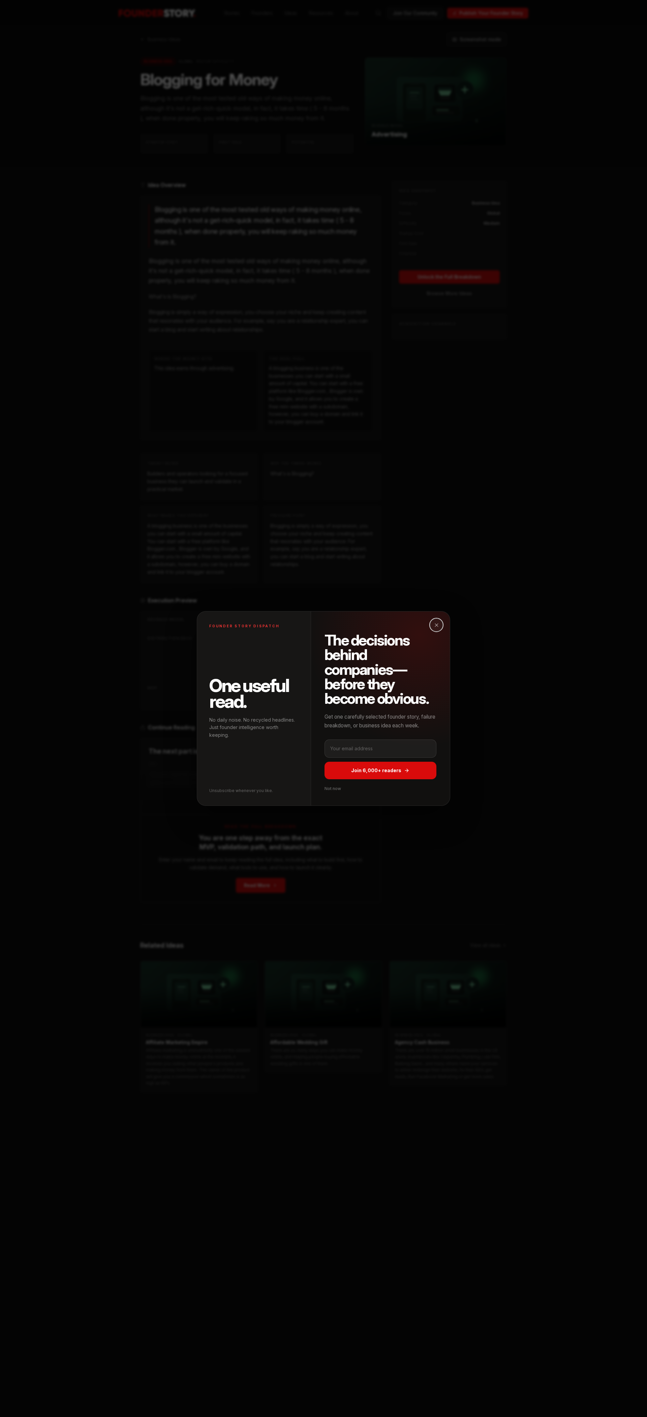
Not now (333, 788)
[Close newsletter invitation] (436, 625)
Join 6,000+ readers (376, 770)
